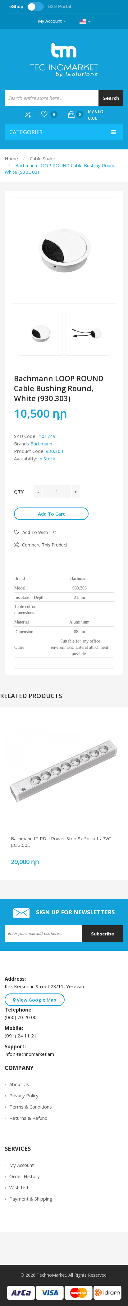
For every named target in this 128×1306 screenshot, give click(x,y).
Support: (16, 1046)
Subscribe (102, 933)
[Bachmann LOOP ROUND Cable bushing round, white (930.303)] (64, 250)
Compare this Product (44, 545)
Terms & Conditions (30, 1107)
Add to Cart (51, 514)
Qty (19, 491)
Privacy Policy (24, 1095)
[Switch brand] (35, 6)
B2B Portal (59, 6)
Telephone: (20, 1009)
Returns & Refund (28, 1118)
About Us (19, 1084)
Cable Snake (42, 158)
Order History (24, 1176)
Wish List (19, 1187)
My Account (50, 21)
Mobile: (15, 1028)
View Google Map (36, 1000)
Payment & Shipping (30, 1199)
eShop (16, 6)
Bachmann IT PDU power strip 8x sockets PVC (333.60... (61, 841)
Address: (16, 978)
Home (11, 158)
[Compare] (30, 114)
